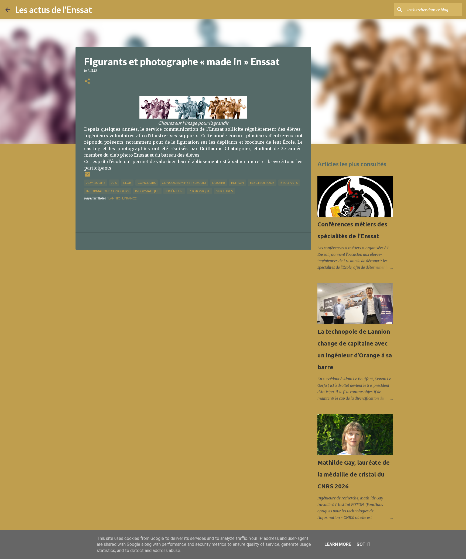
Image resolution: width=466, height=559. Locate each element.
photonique (199, 191)
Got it (364, 544)
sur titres (224, 191)
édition (237, 183)
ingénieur (174, 191)
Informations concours (107, 191)
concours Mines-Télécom (184, 183)
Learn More (337, 544)
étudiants (289, 183)
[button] (87, 81)
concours (147, 183)
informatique (147, 191)
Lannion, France (122, 198)
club (127, 183)
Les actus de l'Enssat (53, 9)
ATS (114, 183)
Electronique (262, 183)
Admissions (95, 183)
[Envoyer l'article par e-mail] (87, 176)
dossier (218, 183)
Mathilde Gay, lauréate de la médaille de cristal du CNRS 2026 (353, 474)
